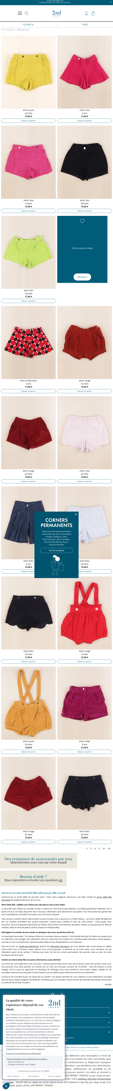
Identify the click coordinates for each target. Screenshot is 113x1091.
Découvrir (82, 276)
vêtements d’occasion (59, 946)
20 (109, 848)
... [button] (107, 984)
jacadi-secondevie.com (29, 946)
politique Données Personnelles (94, 1079)
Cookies (69, 1038)
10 (104, 848)
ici (60, 880)
